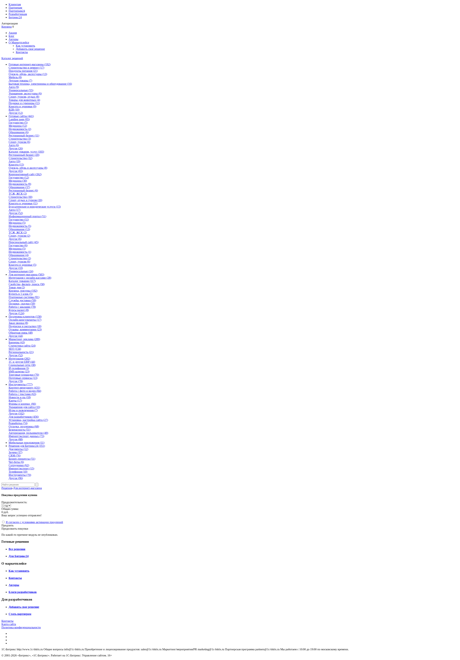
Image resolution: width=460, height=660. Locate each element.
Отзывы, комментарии (25, 329)
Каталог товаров (22, 280)
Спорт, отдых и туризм (25, 200)
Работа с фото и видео (25, 390)
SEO (15, 348)
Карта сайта (8, 624)
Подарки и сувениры (24, 103)
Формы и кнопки (22, 403)
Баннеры (17, 342)
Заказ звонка (18, 323)
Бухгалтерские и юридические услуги (35, 206)
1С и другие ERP (22, 361)
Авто (14, 87)
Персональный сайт (23, 242)
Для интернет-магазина (27, 488)
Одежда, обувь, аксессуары (28, 74)
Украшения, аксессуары (25, 93)
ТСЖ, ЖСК (18, 193)
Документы (18, 449)
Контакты (22, 52)
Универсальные (21, 90)
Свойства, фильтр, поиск (27, 284)
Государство (18, 122)
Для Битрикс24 (19, 556)
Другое (16, 112)
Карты (15, 400)
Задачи (15, 452)
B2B (14, 109)
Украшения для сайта (24, 407)
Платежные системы (24, 297)
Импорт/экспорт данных (26, 436)
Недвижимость (20, 129)
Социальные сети (22, 365)
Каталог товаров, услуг (26, 151)
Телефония (18, 471)
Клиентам (15, 4)
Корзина (6, 26)
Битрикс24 (15, 17)
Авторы (13, 39)
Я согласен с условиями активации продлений (34, 522)
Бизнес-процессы (22, 458)
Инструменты (20, 474)
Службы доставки (22, 300)
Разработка (18, 423)
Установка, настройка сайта (28, 420)
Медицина (18, 125)
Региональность (21, 352)
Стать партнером (20, 613)
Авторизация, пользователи (28, 432)
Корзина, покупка (23, 290)
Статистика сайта (22, 345)
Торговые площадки (24, 374)
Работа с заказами (22, 306)
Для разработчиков (24, 416)
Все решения (17, 549)
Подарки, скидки (22, 303)
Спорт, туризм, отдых (24, 96)
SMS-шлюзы (19, 371)
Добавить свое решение (30, 48)
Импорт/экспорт (21, 468)
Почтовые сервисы (23, 377)
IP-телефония (19, 368)
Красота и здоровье (22, 106)
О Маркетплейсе (19, 42)
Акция (13, 32)
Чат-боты (16, 462)
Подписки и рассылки (25, 326)
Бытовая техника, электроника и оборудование (40, 83)
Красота (16, 164)
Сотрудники (19, 465)
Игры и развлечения (23, 410)
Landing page (19, 119)
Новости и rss (20, 397)
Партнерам (15, 7)
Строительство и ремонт (26, 67)
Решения (6, 488)
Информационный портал (27, 216)
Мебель (15, 77)
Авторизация (9, 23)
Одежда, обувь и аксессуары (28, 167)
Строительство (20, 138)
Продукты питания (23, 70)
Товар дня (17, 287)
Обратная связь (21, 332)
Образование (19, 132)
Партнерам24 (17, 10)
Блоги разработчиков (23, 592)
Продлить (7, 525)
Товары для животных (24, 99)
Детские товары (20, 80)
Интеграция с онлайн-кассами (30, 277)
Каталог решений (12, 58)
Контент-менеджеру (24, 387)
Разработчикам (18, 14)
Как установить (25, 45)
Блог (11, 36)
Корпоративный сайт (25, 174)
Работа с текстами (22, 394)
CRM (14, 455)
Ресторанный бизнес (24, 135)
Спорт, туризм (19, 141)
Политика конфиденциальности (21, 627)
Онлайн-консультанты (25, 319)
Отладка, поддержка (24, 426)
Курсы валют (19, 310)
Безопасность (19, 429)
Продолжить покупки (14, 528)
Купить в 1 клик (21, 293)
